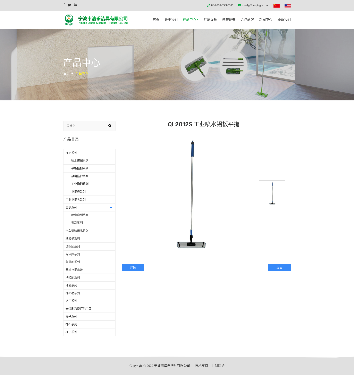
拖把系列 (71, 153)
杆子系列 (71, 332)
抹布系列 (71, 324)
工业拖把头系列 (76, 199)
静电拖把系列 (79, 176)
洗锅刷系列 (73, 246)
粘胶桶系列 (73, 238)
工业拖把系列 (79, 183)
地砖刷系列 (73, 277)
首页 (66, 73)
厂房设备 (210, 19)
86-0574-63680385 (222, 5)
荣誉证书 (228, 19)
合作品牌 (247, 19)
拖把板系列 (78, 191)
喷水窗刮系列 (79, 215)
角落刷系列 (73, 262)
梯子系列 (71, 316)
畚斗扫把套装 (74, 269)
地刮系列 (71, 285)
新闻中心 (265, 19)
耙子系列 (71, 300)
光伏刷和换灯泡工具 (78, 308)
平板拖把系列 (79, 168)
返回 (279, 267)
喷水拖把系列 (79, 160)
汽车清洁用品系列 (77, 230)
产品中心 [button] (189, 19)
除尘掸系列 (73, 254)
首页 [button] (156, 19)
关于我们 (171, 19)
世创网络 (218, 365)
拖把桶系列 (73, 293)
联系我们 (284, 19)
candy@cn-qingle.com (256, 5)
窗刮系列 (71, 207)
